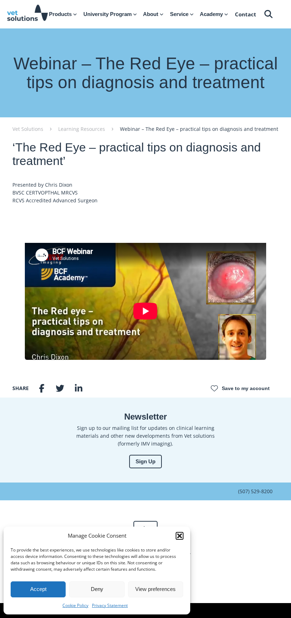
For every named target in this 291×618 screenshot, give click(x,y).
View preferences (155, 589)
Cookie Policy (75, 605)
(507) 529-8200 (255, 491)
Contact (245, 14)
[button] (179, 535)
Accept (38, 589)
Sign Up (145, 461)
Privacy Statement (110, 605)
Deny (97, 589)
